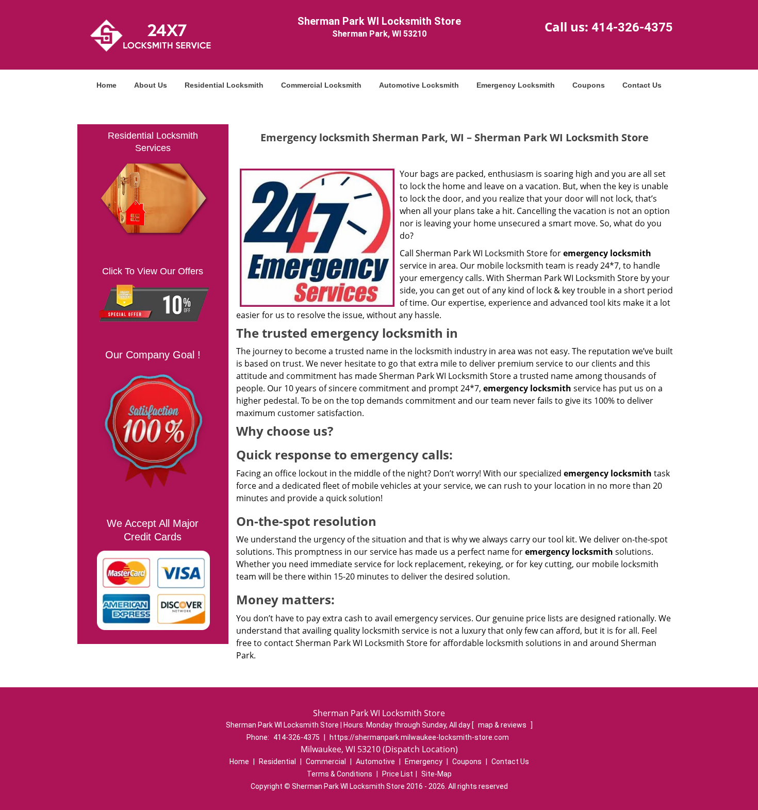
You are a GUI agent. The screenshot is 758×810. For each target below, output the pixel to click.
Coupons (588, 85)
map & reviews (503, 725)
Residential (277, 761)
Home (106, 85)
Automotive (375, 761)
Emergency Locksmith (515, 85)
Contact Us (642, 85)
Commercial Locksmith (321, 85)
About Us (150, 85)
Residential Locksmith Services (153, 141)
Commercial (326, 761)
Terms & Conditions (339, 774)
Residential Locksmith (224, 85)
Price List (397, 774)
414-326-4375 (632, 27)
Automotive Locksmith (419, 85)
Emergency (423, 761)
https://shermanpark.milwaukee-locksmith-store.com (419, 737)
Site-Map (436, 774)
